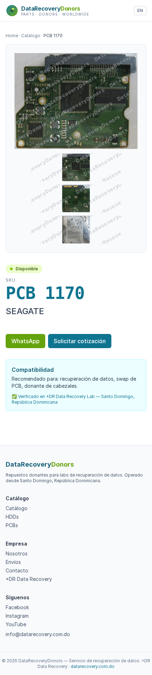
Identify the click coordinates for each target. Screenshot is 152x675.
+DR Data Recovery (29, 579)
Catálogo (30, 35)
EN (140, 10)
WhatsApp (25, 341)
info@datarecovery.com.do (38, 634)
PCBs (12, 525)
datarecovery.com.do (93, 666)
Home (12, 35)
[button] (76, 101)
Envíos (13, 562)
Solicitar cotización (80, 341)
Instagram (17, 616)
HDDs (12, 517)
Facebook (17, 607)
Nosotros (17, 553)
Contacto (17, 570)
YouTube (16, 624)
